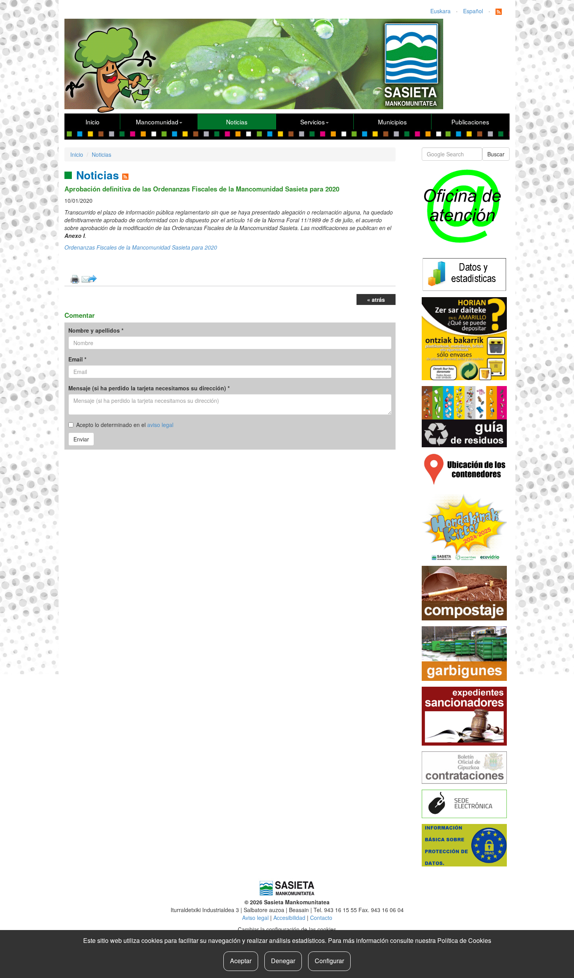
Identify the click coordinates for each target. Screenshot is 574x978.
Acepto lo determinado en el (124, 425)
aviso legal (160, 425)
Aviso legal (255, 917)
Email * (77, 359)
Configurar (329, 960)
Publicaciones (470, 121)
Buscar (495, 154)
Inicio (93, 121)
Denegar (283, 960)
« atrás (376, 299)
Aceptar (240, 960)
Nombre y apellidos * (95, 330)
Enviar (81, 439)
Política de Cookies (464, 940)
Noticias (237, 121)
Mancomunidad (157, 121)
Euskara (440, 11)
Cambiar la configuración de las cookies (287, 929)
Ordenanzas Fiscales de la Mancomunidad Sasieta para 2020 (140, 247)
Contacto (321, 917)
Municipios (392, 121)
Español (473, 11)
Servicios (312, 121)
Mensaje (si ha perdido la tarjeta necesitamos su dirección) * (149, 388)
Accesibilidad (289, 917)
